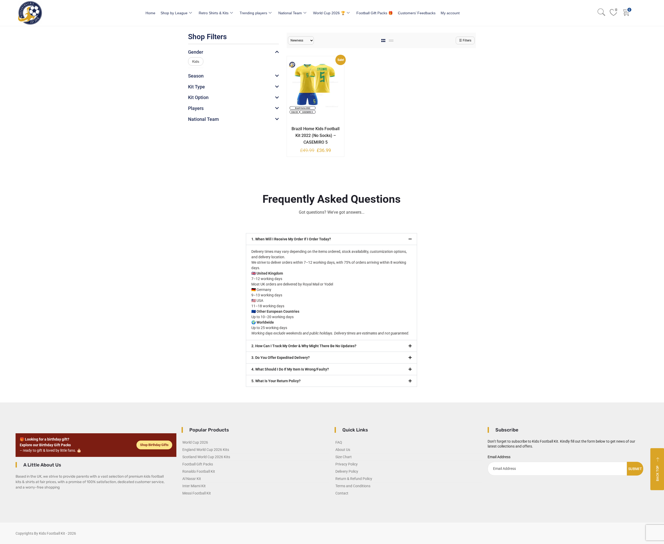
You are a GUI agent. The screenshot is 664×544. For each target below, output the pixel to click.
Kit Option (198, 97)
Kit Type (196, 86)
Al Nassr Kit (191, 479)
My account (450, 13)
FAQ (338, 442)
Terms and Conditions (352, 486)
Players (196, 108)
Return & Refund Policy (353, 479)
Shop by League (174, 13)
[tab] (383, 40)
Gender (195, 52)
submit (635, 469)
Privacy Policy (346, 464)
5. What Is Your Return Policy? (276, 381)
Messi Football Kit (196, 493)
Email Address (499, 457)
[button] (331, 239)
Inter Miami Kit (194, 486)
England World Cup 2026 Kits (205, 450)
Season (196, 76)
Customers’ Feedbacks (416, 13)
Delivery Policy (346, 471)
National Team (290, 13)
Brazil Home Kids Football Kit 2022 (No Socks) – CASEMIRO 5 (316, 135)
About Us (342, 450)
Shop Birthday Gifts (154, 445)
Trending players (253, 13)
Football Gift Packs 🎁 (374, 13)
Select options (312, 128)
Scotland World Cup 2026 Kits (206, 457)
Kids (195, 61)
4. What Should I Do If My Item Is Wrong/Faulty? (290, 369)
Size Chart (343, 457)
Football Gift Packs (197, 464)
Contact (341, 493)
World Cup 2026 (195, 442)
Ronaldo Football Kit (198, 471)
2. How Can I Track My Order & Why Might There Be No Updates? (303, 346)
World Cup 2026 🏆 (329, 13)
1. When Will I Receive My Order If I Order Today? (291, 239)
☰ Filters (465, 40)
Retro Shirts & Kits (214, 13)
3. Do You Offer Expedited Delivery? (280, 357)
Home (150, 13)
